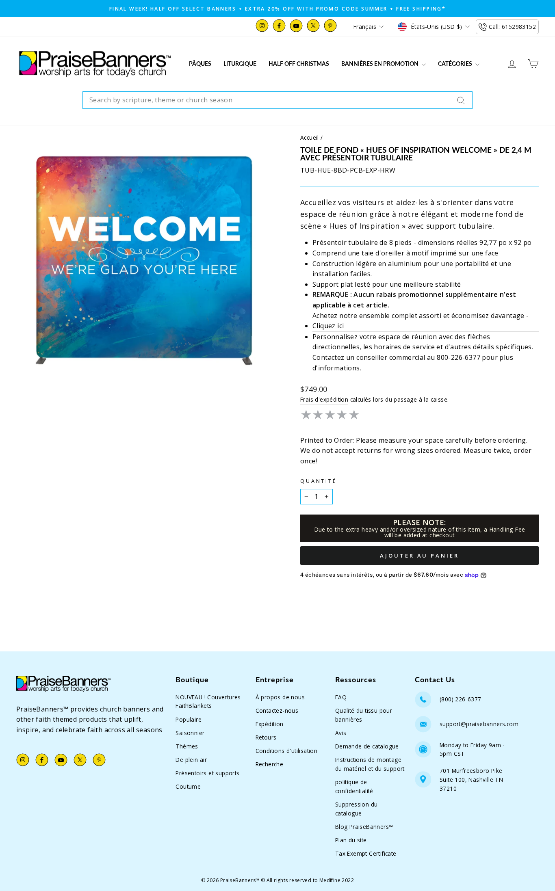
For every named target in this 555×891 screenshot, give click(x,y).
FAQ (341, 697)
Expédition (270, 724)
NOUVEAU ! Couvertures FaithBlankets (208, 701)
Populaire (189, 719)
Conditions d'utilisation (287, 751)
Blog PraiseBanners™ (364, 826)
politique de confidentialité (354, 786)
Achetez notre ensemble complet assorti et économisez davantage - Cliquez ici (420, 321)
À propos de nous (280, 697)
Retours (266, 737)
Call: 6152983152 (512, 26)
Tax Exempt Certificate (366, 853)
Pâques (200, 63)
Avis (341, 733)
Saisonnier (190, 733)
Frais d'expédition (324, 399)
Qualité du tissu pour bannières (363, 715)
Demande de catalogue (367, 746)
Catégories (455, 63)
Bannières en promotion (380, 63)
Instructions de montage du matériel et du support (370, 764)
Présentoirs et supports (207, 773)
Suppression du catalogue (356, 808)
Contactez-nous (277, 710)
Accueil (309, 137)
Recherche (270, 764)
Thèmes (187, 746)
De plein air (191, 759)
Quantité (318, 480)
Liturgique (239, 63)
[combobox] (277, 100)
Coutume (188, 786)
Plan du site (351, 840)
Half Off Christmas (299, 63)
